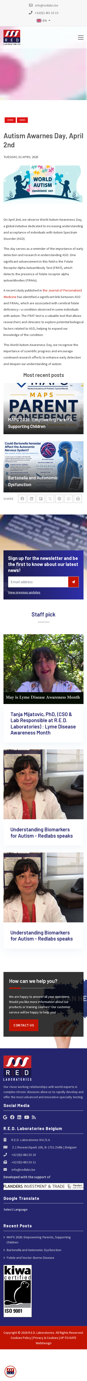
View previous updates (24, 592)
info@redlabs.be (23, 1169)
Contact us (23, 1025)
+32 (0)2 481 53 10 (24, 1154)
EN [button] (44, 20)
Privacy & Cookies (45, 1338)
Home (10, 120)
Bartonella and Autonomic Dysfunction (33, 1250)
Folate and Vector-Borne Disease (30, 1257)
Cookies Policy (21, 1338)
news (22, 120)
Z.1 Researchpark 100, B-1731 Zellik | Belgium (44, 1147)
